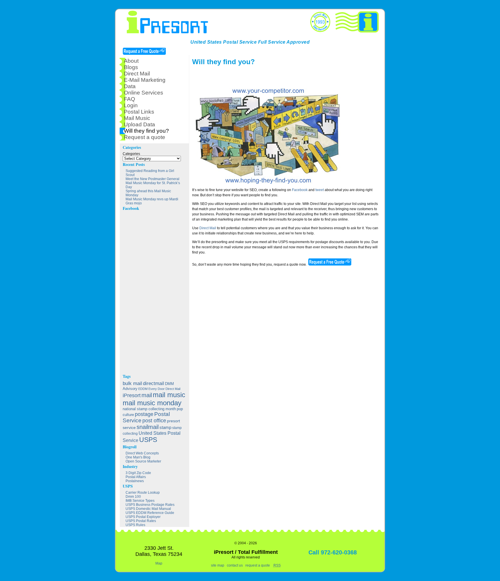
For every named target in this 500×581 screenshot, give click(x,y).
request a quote (257, 565)
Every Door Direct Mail (164, 389)
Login (131, 105)
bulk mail (132, 383)
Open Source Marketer (143, 461)
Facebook (300, 190)
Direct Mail (207, 228)
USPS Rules (135, 525)
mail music (169, 395)
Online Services (143, 93)
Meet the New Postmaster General (152, 179)
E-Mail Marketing (145, 80)
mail (146, 395)
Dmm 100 (133, 497)
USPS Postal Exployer (143, 517)
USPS (148, 439)
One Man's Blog (138, 457)
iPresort (132, 395)
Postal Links (139, 112)
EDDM (143, 389)
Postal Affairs (136, 477)
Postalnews (135, 481)
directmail (153, 383)
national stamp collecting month (149, 409)
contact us (235, 565)
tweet (319, 190)
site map (217, 565)
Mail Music (137, 118)
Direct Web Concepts (142, 453)
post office (154, 420)
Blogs (131, 67)
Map (158, 563)
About (131, 61)
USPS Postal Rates (141, 521)
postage (144, 414)
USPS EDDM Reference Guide (150, 513)
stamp (165, 427)
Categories (131, 154)
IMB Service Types (140, 501)
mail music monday (152, 403)
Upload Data (139, 124)
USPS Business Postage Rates (150, 505)
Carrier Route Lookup (143, 493)
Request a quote (144, 137)
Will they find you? (146, 131)
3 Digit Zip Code (138, 473)
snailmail (148, 427)
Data (130, 86)
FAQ (129, 99)
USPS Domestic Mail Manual (148, 509)
